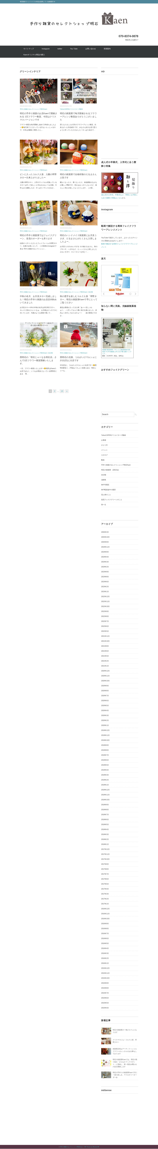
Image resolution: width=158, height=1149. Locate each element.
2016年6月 (105, 938)
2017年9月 (105, 864)
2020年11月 (105, 676)
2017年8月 (105, 869)
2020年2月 (105, 720)
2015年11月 (105, 973)
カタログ (104, 455)
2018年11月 (105, 795)
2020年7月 (105, 696)
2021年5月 (105, 656)
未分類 (90, 292)
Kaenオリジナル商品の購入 (34, 55)
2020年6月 (105, 700)
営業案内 (107, 49)
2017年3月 (105, 894)
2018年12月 (105, 790)
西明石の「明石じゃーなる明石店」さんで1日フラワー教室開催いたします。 (38, 360)
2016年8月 (105, 928)
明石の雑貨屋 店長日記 (110, 470)
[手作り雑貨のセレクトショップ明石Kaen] (79, 9)
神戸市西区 (105, 485)
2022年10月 (105, 606)
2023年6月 (105, 582)
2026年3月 (105, 532)
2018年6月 (105, 819)
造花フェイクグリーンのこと (111, 500)
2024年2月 (105, 567)
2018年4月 (105, 829)
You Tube (74, 49)
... (42, 130)
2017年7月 (105, 874)
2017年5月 (105, 884)
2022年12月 (105, 596)
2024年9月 (105, 552)
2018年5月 (105, 824)
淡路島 (103, 480)
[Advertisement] (119, 115)
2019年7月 (105, 755)
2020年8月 (105, 691)
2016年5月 (105, 943)
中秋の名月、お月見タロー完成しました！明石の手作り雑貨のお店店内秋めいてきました (38, 299)
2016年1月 (105, 963)
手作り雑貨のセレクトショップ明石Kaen (33, 109)
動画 (102, 460)
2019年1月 (105, 785)
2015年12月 (105, 968)
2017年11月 (105, 854)
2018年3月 (105, 834)
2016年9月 (105, 924)
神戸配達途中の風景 (108, 490)
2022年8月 (105, 616)
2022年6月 (105, 626)
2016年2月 (105, 958)
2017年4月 (105, 889)
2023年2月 (105, 587)
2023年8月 (105, 577)
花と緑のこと (106, 495)
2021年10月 (105, 641)
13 (62, 391)
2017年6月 (105, 879)
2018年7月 (105, 814)
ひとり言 (104, 445)
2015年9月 (105, 983)
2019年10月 (105, 740)
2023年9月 (105, 572)
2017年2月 (105, 899)
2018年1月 (105, 844)
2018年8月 (105, 810)
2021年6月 (105, 651)
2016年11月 (105, 914)
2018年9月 (105, 805)
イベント (104, 450)
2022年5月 (105, 631)
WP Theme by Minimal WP (91, 1147)
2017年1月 (105, 904)
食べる (103, 504)
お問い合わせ (90, 49)
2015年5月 (105, 1003)
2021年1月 (105, 666)
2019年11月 (105, 735)
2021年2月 (105, 661)
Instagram (46, 49)
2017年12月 (105, 849)
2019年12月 (105, 730)
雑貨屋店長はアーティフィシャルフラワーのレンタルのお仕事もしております (125, 1051)
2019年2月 (105, 780)
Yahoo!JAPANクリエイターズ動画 (71, 109)
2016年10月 (105, 919)
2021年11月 (105, 636)
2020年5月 (105, 705)
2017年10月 (105, 859)
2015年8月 (105, 988)
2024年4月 (105, 557)
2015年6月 (105, 998)
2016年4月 (105, 948)
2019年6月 (105, 760)
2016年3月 (105, 953)
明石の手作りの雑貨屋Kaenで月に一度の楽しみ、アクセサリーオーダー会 (125, 1075)
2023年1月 (105, 591)
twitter (60, 49)
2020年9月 (105, 686)
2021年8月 (105, 646)
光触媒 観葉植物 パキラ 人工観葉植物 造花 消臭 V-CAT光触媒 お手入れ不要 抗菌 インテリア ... (117, 352)
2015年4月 (105, 1008)
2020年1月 (105, 725)
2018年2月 (105, 839)
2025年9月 (105, 542)
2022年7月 (105, 621)
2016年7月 (105, 933)
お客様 (103, 440)
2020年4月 (105, 710)
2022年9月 (105, 611)
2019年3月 (105, 775)
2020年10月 (105, 681)
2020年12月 (105, 671)
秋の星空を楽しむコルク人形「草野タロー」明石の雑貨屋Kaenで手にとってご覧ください (78, 299)
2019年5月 (105, 765)
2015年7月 (105, 993)
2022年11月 (105, 601)
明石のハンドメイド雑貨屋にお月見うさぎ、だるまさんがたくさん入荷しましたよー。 (78, 238)
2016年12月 (105, 909)
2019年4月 (105, 770)
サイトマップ (28, 49)
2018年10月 (105, 800)
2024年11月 (105, 547)
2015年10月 (105, 978)
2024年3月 (105, 562)
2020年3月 (105, 715)
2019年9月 (105, 745)
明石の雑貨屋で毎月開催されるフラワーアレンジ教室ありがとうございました (78, 116)
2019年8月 (105, 750)
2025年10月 (105, 537)
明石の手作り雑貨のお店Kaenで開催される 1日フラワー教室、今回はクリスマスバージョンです (38, 116)
